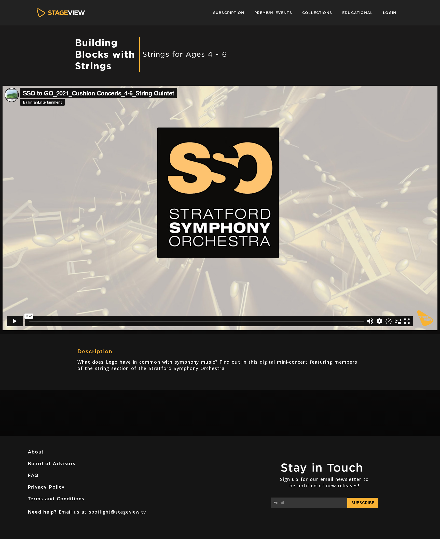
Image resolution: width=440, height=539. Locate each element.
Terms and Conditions (56, 498)
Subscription (228, 13)
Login (389, 13)
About (36, 452)
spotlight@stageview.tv (117, 512)
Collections (317, 13)
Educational (357, 13)
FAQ (33, 475)
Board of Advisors (51, 463)
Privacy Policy (46, 487)
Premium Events (273, 13)
